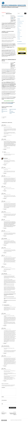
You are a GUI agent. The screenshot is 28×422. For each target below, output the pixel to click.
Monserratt (5, 273)
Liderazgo (18, 31)
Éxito (18, 27)
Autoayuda (18, 18)
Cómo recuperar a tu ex (20, 23)
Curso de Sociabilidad (10, 103)
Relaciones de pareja (19, 36)
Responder (5, 136)
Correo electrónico (4, 400)
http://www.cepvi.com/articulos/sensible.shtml (9, 296)
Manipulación (18, 32)
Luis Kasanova (6, 158)
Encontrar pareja (19, 26)
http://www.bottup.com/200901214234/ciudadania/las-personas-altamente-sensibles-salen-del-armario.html (10, 294)
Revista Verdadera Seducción (14, 5)
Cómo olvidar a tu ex (19, 22)
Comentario (3, 387)
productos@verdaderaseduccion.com (21, 43)
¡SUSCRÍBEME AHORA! (22, 53)
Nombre (3, 396)
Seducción (18, 37)
